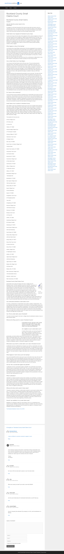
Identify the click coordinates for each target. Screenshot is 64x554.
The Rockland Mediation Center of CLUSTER (15, 408)
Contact (15, 7)
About (11, 7)
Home (7, 7)
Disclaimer (38, 552)
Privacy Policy (43, 552)
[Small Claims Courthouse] (14, 3)
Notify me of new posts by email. (14, 543)
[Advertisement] (37, 17)
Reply (9, 438)
